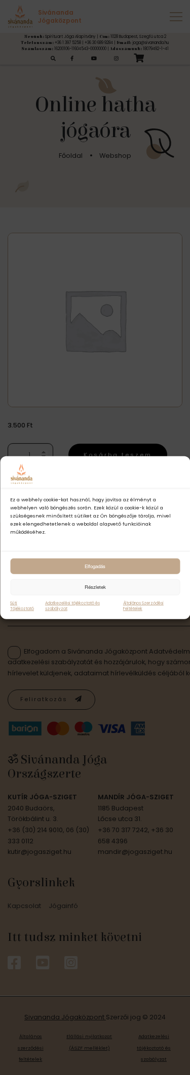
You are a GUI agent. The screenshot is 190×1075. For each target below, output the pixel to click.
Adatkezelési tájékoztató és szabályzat (72, 605)
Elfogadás (95, 565)
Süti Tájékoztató (22, 605)
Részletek (95, 586)
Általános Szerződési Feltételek (143, 605)
